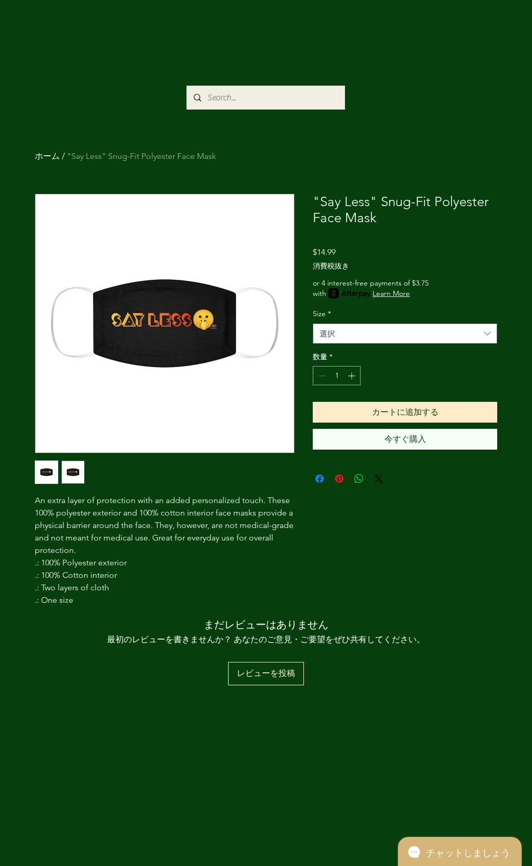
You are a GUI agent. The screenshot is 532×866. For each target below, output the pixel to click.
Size (322, 313)
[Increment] (352, 376)
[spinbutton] (336, 376)
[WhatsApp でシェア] (359, 478)
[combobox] (405, 333)
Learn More (391, 293)
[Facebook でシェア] (319, 478)
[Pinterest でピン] (339, 478)
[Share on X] (379, 478)
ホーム (47, 156)
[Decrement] (320, 376)
